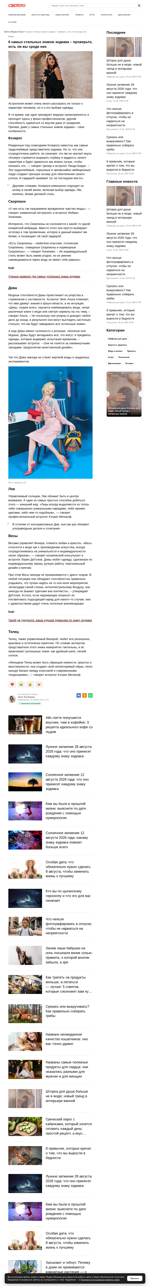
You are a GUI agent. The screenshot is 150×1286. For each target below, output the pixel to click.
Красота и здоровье (40, 15)
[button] (140, 394)
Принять (134, 1278)
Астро (92, 15)
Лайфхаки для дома (17, 15)
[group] (124, 394)
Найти (139, 5)
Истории (12, 22)
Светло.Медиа (10, 32)
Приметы (79, 15)
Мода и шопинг (62, 15)
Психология (106, 15)
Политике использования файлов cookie (100, 1280)
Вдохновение (124, 15)
